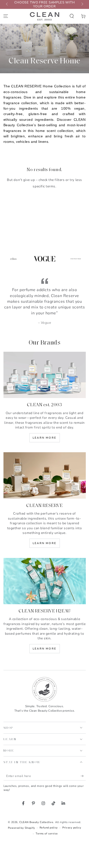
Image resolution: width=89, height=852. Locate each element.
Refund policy (49, 827)
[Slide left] (7, 4)
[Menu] (6, 16)
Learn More (44, 438)
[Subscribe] (83, 776)
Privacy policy (71, 827)
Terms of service (47, 833)
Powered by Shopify (21, 828)
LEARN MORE (44, 649)
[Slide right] (82, 4)
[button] (71, 16)
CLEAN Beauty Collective (36, 822)
